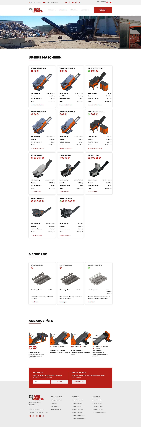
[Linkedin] (76, 2)
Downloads (85, 10)
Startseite (51, 10)
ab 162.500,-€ (70, 35)
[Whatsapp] (79, 2)
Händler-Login (101, 1)
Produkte (62, 10)
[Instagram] (69, 2)
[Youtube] (72, 2)
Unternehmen (56, 396)
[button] (2, 32)
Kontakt (73, 10)
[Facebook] (66, 2)
